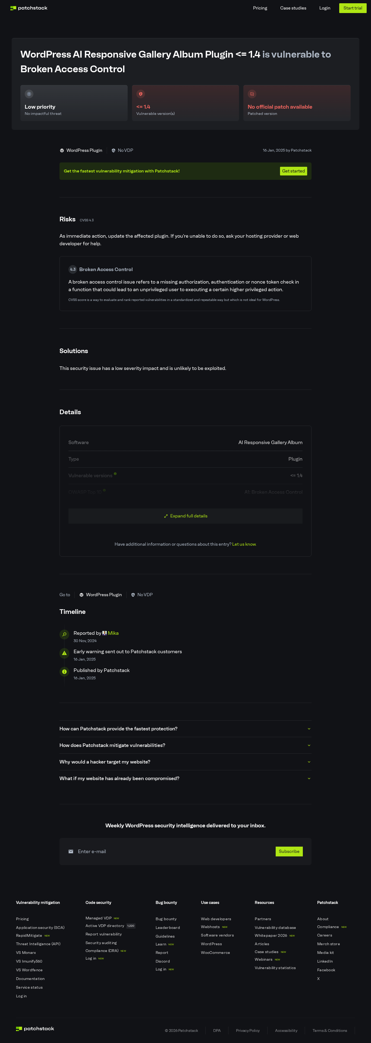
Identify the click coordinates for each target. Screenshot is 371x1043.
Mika (113, 633)
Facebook (326, 970)
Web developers (216, 919)
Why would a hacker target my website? (104, 762)
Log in (22, 996)
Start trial (353, 8)
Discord (163, 961)
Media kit (326, 952)
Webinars (267, 959)
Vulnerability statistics (276, 968)
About (323, 919)
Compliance (332, 927)
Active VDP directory (110, 925)
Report (162, 952)
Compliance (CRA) (106, 950)
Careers (325, 935)
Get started (293, 171)
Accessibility (286, 1030)
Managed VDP (102, 918)
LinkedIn (325, 961)
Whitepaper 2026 (275, 935)
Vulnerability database (276, 927)
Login (325, 8)
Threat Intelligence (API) (38, 944)
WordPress (212, 944)
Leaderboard (168, 927)
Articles (262, 944)
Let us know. (244, 544)
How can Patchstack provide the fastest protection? (118, 729)
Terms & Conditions (330, 1030)
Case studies (293, 8)
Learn (165, 944)
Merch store (329, 944)
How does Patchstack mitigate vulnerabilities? (112, 745)
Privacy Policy (248, 1030)
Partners (263, 919)
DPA (217, 1030)
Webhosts (214, 927)
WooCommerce (216, 952)
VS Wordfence (30, 970)
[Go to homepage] (35, 1030)
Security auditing (102, 943)
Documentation (31, 978)
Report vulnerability (104, 934)
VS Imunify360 (29, 961)
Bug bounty (167, 919)
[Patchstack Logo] (28, 8)
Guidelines (166, 936)
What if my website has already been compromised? (119, 778)
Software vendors (218, 935)
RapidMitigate (33, 935)
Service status (29, 987)
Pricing (260, 8)
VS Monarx (26, 952)
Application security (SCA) (40, 927)
